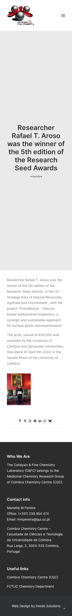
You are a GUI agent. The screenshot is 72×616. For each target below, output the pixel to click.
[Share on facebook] (20, 421)
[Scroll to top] (64, 608)
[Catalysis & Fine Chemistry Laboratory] (36, 15)
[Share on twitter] (25, 421)
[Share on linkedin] (40, 421)
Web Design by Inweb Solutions (36, 606)
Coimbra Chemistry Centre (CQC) (32, 577)
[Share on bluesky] (50, 421)
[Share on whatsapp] (45, 421)
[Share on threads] (30, 421)
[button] (63, 15)
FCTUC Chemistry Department (30, 586)
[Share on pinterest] (35, 421)
